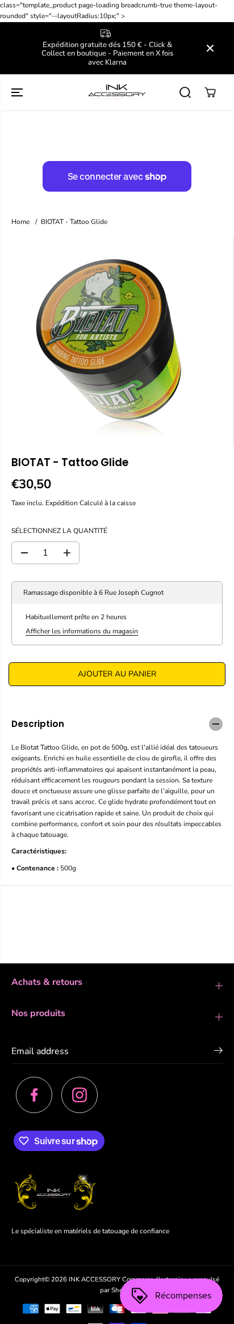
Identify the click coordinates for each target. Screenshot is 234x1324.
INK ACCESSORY (94, 1279)
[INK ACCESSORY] (117, 92)
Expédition (61, 502)
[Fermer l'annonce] (210, 48)
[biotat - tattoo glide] (105, 341)
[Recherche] (185, 92)
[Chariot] (210, 92)
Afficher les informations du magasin (82, 631)
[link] (117, 1193)
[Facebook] (34, 1095)
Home (20, 221)
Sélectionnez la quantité (59, 530)
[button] (18, 92)
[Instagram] (79, 1095)
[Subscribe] (218, 1052)
